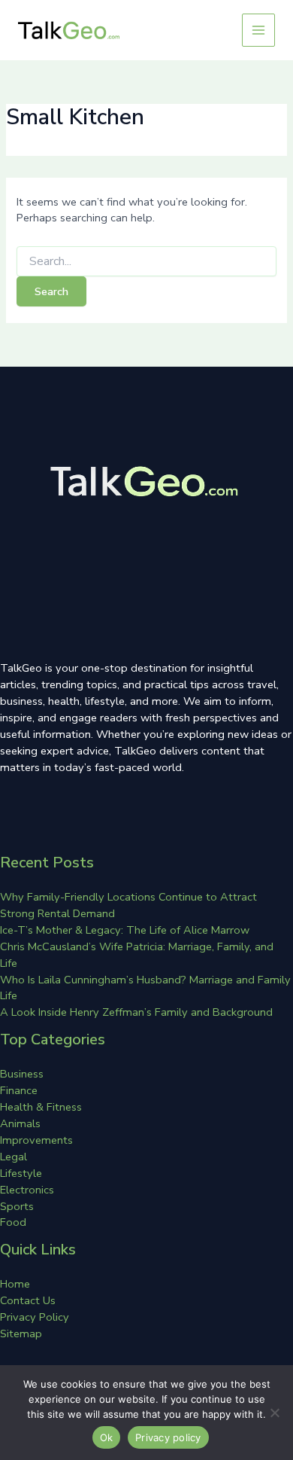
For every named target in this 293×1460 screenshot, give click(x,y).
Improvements (36, 1140)
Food (13, 1222)
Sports (17, 1206)
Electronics (27, 1189)
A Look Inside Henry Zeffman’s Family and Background (136, 1012)
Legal (13, 1156)
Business (22, 1073)
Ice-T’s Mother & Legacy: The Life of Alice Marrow (124, 929)
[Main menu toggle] (258, 30)
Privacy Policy (34, 1316)
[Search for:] (146, 262)
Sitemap (21, 1333)
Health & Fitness (41, 1106)
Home (15, 1283)
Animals (20, 1123)
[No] (274, 1412)
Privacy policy (168, 1437)
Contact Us (28, 1300)
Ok (106, 1437)
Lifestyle (21, 1173)
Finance (19, 1090)
